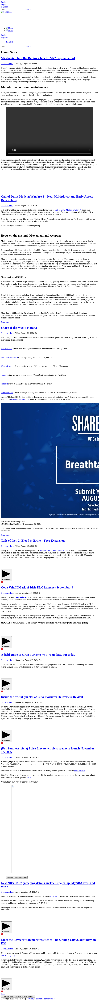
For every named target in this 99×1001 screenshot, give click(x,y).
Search (28, 9)
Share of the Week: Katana (19, 327)
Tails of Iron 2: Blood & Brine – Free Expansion (33, 540)
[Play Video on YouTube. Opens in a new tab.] (49, 582)
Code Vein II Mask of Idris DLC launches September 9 (37, 587)
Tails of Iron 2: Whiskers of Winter (54, 550)
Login (3, 2)
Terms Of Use (49, 999)
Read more (5, 322)
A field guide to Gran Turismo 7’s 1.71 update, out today (38, 654)
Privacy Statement (35, 999)
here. (29, 777)
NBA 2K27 (55, 896)
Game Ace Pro (7, 64)
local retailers (79, 771)
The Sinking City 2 (9, 955)
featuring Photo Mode (20, 399)
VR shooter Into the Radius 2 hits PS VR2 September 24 (38, 58)
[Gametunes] (6, 12)
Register (4, 7)
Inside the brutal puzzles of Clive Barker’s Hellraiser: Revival (42, 697)
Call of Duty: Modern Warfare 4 (68, 210)
